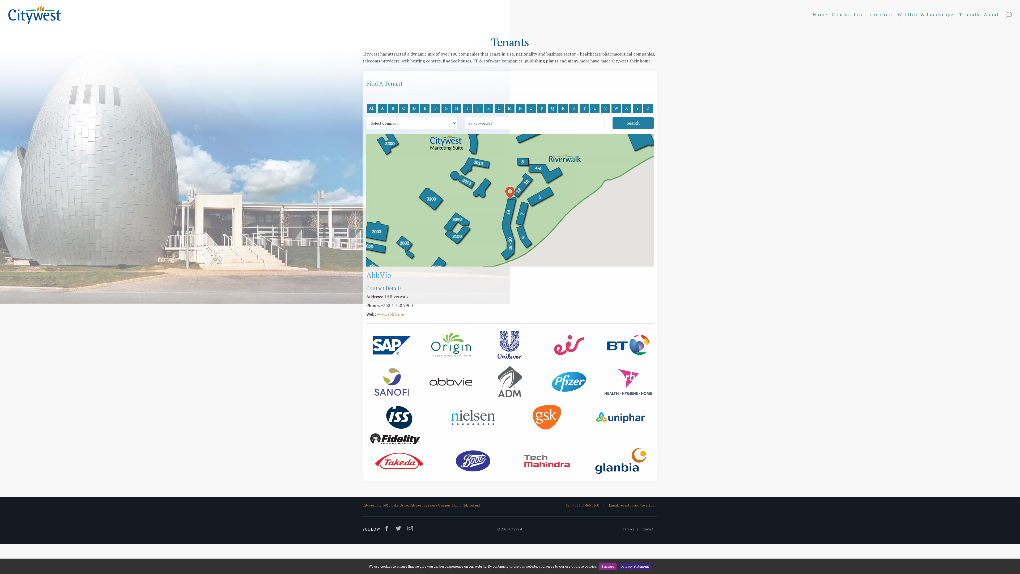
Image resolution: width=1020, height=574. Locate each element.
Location (880, 14)
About (991, 14)
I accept (608, 566)
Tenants (969, 14)
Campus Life (848, 14)
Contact (647, 529)
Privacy (629, 529)
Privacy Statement (635, 566)
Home (820, 14)
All (372, 108)
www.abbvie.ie (390, 314)
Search (1008, 15)
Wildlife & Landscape (926, 14)
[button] (510, 193)
